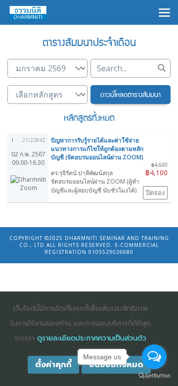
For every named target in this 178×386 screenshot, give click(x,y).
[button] (130, 94)
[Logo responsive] (28, 12)
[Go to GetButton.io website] (154, 376)
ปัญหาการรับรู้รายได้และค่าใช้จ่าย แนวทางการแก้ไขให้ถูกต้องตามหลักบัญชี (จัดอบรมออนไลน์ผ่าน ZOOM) (97, 148)
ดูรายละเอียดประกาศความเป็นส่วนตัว (91, 338)
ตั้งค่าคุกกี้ (53, 365)
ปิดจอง (155, 192)
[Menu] (164, 11)
